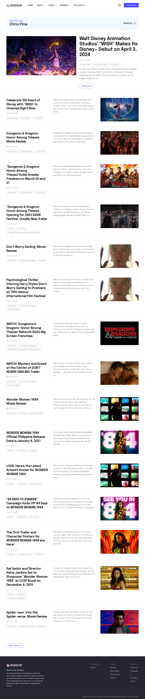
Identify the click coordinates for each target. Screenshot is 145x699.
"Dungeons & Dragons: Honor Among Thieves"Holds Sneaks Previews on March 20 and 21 (26, 175)
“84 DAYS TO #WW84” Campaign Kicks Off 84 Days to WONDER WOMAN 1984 (27, 503)
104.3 (11, 517)
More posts (14, 645)
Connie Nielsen (37, 413)
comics (24, 413)
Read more (87, 86)
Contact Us (131, 5)
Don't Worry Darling (28, 260)
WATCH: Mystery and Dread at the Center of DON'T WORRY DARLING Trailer (26, 368)
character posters (25, 554)
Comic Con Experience (17, 598)
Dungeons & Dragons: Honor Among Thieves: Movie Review (23, 137)
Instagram (134, 671)
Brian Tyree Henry (27, 626)
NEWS (51, 5)
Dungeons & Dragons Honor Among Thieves (24, 232)
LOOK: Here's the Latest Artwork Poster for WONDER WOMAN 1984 (27, 470)
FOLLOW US (79, 5)
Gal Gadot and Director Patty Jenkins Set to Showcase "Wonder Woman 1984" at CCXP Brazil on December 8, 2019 (27, 576)
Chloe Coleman (27, 151)
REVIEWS (64, 5)
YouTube (133, 678)
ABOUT (40, 5)
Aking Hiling (13, 118)
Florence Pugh (14, 309)
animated (116, 65)
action (11, 229)
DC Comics (35, 517)
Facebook (134, 668)
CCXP (11, 594)
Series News (115, 674)
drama (43, 260)
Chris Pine (41, 151)
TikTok (132, 681)
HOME (30, 5)
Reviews (113, 668)
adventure (12, 151)
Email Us (93, 668)
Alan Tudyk (86, 65)
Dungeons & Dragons (29, 346)
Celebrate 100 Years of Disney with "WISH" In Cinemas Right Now (23, 104)
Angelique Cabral (101, 65)
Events (113, 678)
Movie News (115, 671)
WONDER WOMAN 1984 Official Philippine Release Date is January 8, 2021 (25, 437)
